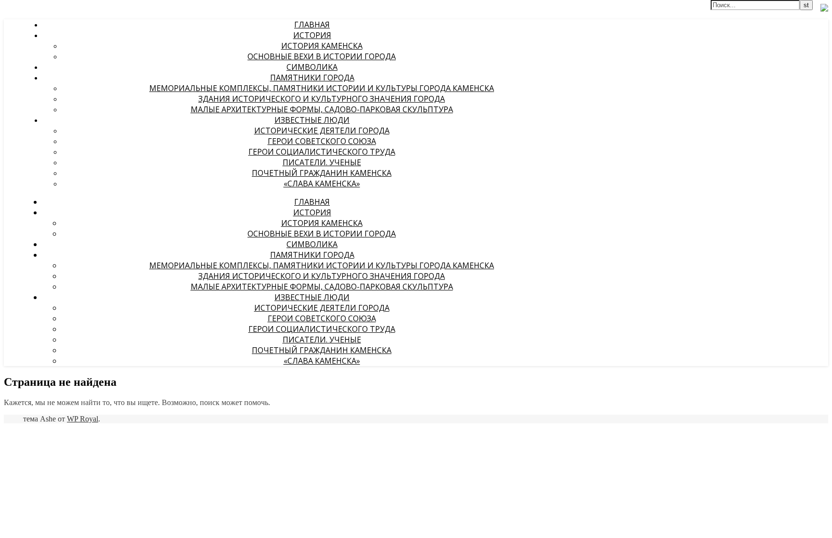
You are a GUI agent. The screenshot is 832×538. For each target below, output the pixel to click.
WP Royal (82, 419)
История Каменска (322, 45)
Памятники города (312, 77)
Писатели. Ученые (322, 162)
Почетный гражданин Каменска (321, 173)
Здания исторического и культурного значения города (321, 98)
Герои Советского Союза (322, 141)
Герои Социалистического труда (321, 151)
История (312, 35)
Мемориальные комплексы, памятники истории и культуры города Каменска (321, 88)
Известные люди (312, 120)
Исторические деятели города (322, 130)
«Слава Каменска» (322, 183)
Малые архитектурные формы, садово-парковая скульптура (322, 109)
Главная (312, 24)
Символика (312, 67)
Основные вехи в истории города (321, 56)
